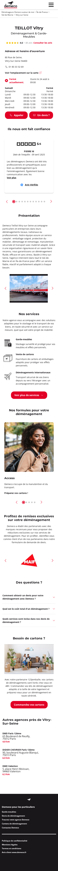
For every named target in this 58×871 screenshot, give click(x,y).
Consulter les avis (42, 42)
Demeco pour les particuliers (18, 807)
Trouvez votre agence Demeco (15, 819)
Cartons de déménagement (14, 823)
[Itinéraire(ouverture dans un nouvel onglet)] (40, 73)
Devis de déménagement (13, 816)
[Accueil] (10, 4)
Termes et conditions (11, 848)
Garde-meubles (9, 812)
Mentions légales (9, 844)
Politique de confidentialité (14, 841)
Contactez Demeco (10, 827)
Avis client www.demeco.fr (14, 852)
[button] (7, 201)
